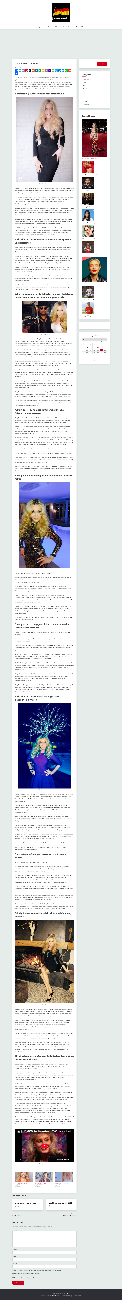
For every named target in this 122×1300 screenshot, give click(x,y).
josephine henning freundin (90, 255)
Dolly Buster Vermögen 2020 (42, 1183)
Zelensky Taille (86, 207)
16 (105, 347)
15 (101, 347)
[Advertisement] (61, 41)
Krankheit (86, 98)
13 (94, 347)
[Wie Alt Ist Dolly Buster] (24, 1177)
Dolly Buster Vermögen (61, 1183)
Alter (84, 82)
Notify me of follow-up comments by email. (27, 1273)
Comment (15, 1230)
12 (90, 347)
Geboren (85, 92)
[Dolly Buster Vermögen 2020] (44, 1177)
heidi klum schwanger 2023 (60, 1203)
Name (14, 1249)
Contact (50, 27)
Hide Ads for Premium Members (64, 27)
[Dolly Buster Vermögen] (64, 1177)
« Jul (93, 360)
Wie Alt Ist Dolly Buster (21, 1183)
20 (94, 350)
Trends (85, 101)
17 (83, 350)
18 (87, 350)
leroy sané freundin (87, 191)
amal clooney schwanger (26, 1203)
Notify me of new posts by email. (24, 1278)
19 (90, 350)
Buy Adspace (42, 27)
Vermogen (86, 104)
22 (101, 350)
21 (98, 350)
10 (83, 347)
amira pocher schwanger (89, 223)
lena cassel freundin (87, 284)
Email (14, 1256)
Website (15, 1263)
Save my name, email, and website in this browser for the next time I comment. (37, 1270)
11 (87, 347)
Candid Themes (77, 1296)
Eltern (85, 86)
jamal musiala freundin (88, 300)
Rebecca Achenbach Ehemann (91, 239)
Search (102, 63)
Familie (85, 89)
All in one (86, 79)
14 (98, 347)
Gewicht (85, 95)
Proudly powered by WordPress (49, 1296)
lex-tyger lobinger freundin (89, 316)
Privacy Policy (80, 27)
